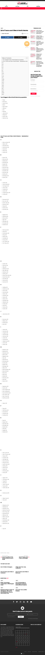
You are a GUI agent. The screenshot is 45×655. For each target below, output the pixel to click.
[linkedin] (24, 602)
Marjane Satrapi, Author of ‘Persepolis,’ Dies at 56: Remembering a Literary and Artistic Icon (7, 591)
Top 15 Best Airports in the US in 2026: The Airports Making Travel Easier (40, 43)
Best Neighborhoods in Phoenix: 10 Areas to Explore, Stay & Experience (40, 49)
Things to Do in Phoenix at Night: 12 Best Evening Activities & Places (40, 37)
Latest (6, 6)
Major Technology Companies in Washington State (7, 584)
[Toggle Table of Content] (26, 58)
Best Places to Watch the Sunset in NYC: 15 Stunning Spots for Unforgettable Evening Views (39, 64)
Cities (2, 552)
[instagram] (20, 602)
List (6, 552)
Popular (17, 6)
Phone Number (33, 84)
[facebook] (13, 602)
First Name (33, 79)
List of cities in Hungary (6, 567)
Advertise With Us (41, 651)
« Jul (16, 647)
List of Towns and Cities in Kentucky (22, 572)
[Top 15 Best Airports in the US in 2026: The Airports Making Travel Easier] (33, 42)
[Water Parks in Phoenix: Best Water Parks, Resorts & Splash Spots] (33, 32)
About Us (29, 651)
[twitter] (17, 602)
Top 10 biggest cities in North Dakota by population (13, 59)
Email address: (33, 88)
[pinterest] (27, 602)
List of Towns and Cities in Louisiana (7, 572)
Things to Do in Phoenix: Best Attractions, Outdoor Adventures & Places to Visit (39, 57)
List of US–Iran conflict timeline (21, 590)
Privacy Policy (34, 651)
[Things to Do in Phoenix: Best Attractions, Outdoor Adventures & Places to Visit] (33, 55)
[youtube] (31, 602)
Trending (38, 6)
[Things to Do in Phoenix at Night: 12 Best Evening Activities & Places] (33, 37)
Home (25, 651)
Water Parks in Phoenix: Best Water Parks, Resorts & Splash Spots (40, 32)
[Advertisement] (22, 17)
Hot (27, 6)
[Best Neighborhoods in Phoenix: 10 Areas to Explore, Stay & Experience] (33, 49)
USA (8, 552)
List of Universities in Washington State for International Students (21, 584)
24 (16, 641)
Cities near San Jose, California (21, 567)
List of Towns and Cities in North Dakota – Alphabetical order (15, 61)
